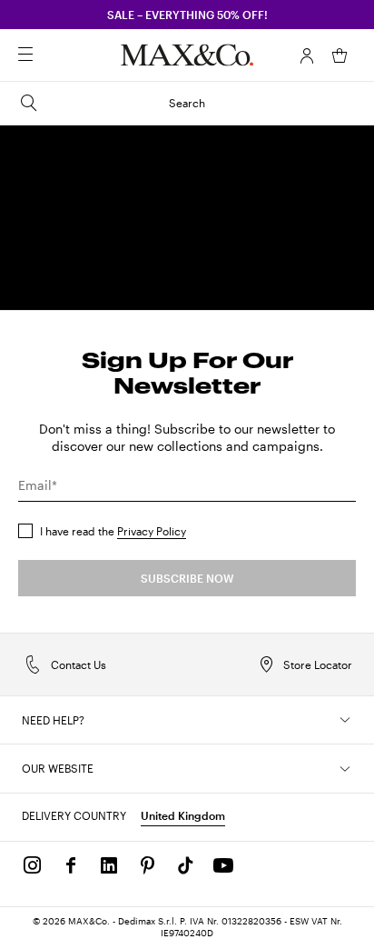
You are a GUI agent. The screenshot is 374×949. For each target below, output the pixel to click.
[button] (307, 55)
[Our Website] (345, 769)
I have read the (113, 530)
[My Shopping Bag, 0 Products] (339, 55)
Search (187, 102)
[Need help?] (345, 720)
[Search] (51, 55)
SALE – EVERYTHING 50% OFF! (187, 14)
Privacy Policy (151, 530)
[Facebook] (71, 865)
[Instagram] (33, 865)
